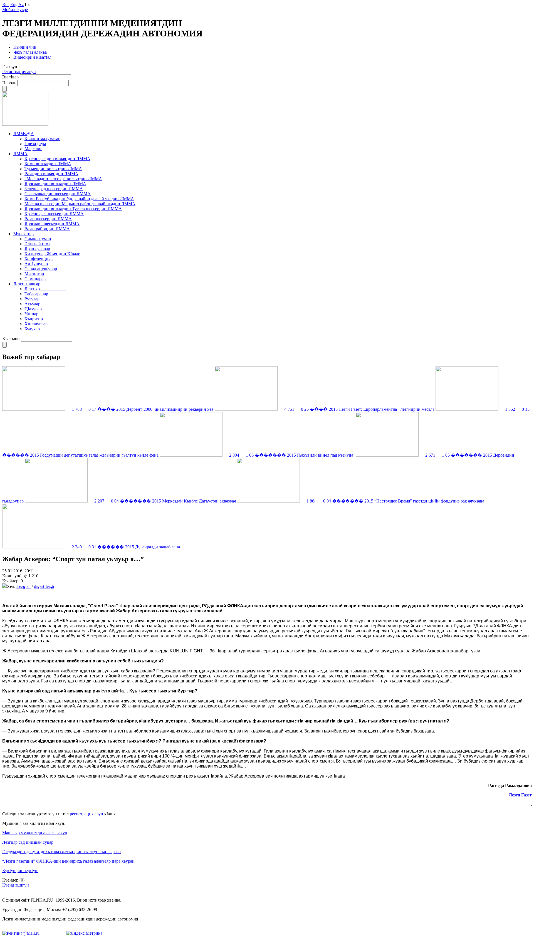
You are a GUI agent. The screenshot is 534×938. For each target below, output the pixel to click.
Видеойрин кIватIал (32, 57)
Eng (14, 4)
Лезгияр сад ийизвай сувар (27, 842)
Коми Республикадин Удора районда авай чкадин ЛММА (79, 198)
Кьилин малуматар (42, 138)
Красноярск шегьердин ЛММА (54, 213)
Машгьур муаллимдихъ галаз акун (34, 832)
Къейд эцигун (15, 885)
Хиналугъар (36, 323)
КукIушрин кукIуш (20, 870)
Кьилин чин (24, 47)
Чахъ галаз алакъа (30, 52)
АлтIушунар (36, 263)
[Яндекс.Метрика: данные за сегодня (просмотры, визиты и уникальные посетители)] (84, 933)
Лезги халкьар (26, 283)
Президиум (35, 143)
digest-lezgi (44, 586)
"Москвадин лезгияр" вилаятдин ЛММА (63, 178)
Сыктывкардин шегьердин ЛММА (57, 193)
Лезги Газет (520, 795)
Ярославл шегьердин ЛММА (52, 223)
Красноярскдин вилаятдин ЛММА (57, 158)
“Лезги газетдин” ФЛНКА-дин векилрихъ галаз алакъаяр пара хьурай (68, 861)
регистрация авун (87, 813)
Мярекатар (23, 233)
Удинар (31, 313)
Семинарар (35, 278)
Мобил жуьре (15, 9)
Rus (5, 4)
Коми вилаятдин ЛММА (47, 163)
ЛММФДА (23, 133)
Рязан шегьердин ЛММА (48, 218)
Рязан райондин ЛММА (47, 228)
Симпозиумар (37, 238)
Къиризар (33, 318)
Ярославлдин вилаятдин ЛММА (55, 183)
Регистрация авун (19, 71)
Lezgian (23, 586)
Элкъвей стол (37, 243)
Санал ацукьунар (40, 268)
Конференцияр (38, 258)
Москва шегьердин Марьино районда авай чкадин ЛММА (79, 203)
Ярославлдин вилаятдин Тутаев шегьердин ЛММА (73, 208)
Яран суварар (37, 248)
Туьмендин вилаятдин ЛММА (53, 168)
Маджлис (33, 148)
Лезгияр (45, 288)
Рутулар (31, 298)
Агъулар (32, 303)
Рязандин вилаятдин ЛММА (51, 173)
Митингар (34, 273)
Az (21, 4)
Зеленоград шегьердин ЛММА (53, 188)
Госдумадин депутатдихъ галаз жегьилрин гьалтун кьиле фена (61, 851)
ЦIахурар (33, 308)
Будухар (32, 328)
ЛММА (20, 153)
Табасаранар (36, 293)
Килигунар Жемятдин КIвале (52, 253)
